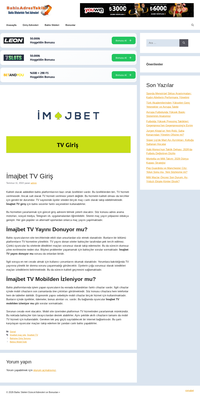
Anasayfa (11, 25)
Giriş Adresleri (30, 25)
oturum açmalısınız (44, 370)
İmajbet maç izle (18, 335)
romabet (189, 390)
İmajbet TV (32, 335)
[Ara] (183, 43)
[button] (192, 25)
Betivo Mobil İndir (18, 342)
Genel (13, 331)
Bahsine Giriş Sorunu (20, 338)
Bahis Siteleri (52, 25)
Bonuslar (70, 25)
